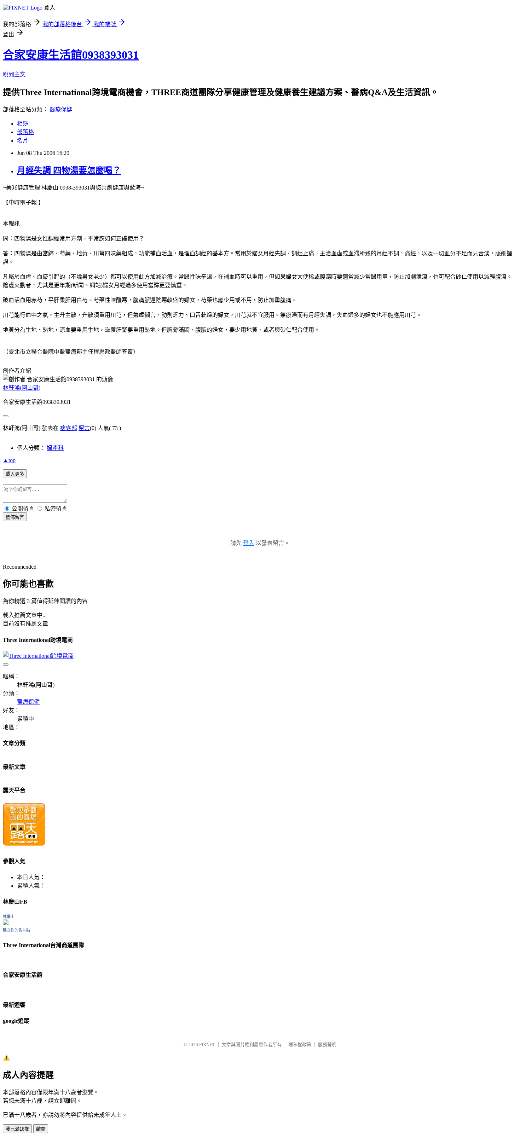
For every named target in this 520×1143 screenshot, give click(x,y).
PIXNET (207, 1044)
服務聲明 (327, 1044)
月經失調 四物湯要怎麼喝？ (69, 170)
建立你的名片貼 (16, 930)
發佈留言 (15, 517)
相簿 (22, 124)
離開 (40, 1129)
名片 (22, 141)
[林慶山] (5, 923)
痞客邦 (68, 428)
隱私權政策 (299, 1044)
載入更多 (15, 474)
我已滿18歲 (17, 1129)
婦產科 (55, 448)
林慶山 (9, 917)
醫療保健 (61, 109)
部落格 (25, 132)
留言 (84, 428)
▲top (9, 460)
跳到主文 (14, 74)
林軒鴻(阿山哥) (21, 388)
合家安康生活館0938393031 (71, 54)
